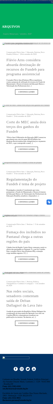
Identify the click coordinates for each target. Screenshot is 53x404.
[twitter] (28, 369)
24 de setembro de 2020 (22, 116)
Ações (32, 0)
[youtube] (34, 369)
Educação (30, 52)
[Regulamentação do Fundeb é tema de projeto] (22, 163)
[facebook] (16, 369)
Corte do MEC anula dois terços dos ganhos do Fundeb (26, 126)
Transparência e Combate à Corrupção (19, 283)
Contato (50, 0)
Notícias (37, 52)
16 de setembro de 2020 (22, 174)
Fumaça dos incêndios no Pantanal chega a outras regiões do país (26, 236)
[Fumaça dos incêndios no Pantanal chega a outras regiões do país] (26, 216)
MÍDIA (44, 0)
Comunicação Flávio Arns (15, 52)
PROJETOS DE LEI (22, 0)
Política (15, 54)
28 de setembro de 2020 (28, 54)
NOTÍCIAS (38, 0)
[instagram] (22, 369)
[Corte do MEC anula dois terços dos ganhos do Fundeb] (26, 106)
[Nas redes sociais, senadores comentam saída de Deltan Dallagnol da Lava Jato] (26, 273)
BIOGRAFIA (10, 0)
